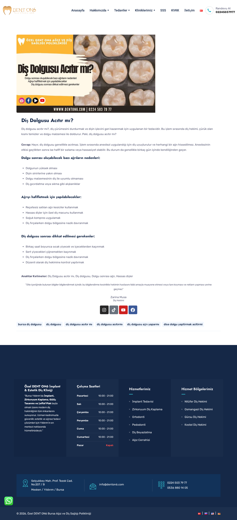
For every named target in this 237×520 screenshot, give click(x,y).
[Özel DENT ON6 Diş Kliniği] (19, 10)
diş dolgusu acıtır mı (79, 324)
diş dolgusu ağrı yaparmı (143, 324)
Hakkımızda (98, 10)
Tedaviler (120, 10)
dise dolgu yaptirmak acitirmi (183, 324)
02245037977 (225, 12)
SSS (163, 10)
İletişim (189, 10)
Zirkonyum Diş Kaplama (147, 409)
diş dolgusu (53, 324)
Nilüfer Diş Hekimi (196, 401)
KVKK (175, 10)
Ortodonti (138, 417)
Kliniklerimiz (144, 10)
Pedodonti (139, 424)
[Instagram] (104, 310)
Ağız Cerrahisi (141, 440)
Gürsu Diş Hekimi (195, 417)
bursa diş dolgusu (29, 324)
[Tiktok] (113, 310)
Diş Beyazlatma (142, 432)
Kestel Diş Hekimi (195, 424)
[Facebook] (133, 310)
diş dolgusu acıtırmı (109, 324)
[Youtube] (123, 310)
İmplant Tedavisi (142, 401)
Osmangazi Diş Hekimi (199, 409)
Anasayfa (77, 10)
